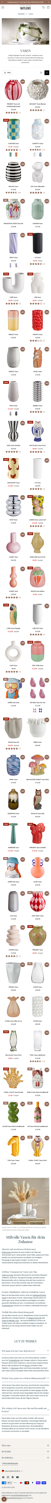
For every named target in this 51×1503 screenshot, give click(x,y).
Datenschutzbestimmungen (12, 1498)
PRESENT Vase (37, 950)
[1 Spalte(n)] (41, 72)
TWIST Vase (13, 257)
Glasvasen (15, 1368)
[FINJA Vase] (13, 391)
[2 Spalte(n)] (46, 72)
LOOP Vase (13, 665)
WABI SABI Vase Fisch (37, 557)
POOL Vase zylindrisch (37, 1055)
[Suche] (43, 7)
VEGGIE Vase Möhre (37, 591)
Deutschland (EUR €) (12, 1471)
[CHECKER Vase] (13, 128)
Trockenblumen (7, 1306)
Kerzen (27, 1365)
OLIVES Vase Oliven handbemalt (13, 1126)
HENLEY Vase (13, 371)
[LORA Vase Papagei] (13, 613)
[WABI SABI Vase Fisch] (37, 542)
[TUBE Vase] (13, 282)
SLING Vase (38, 882)
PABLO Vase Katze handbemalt (37, 1092)
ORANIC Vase (13, 987)
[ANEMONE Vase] (13, 832)
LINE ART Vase (37, 628)
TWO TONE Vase (37, 665)
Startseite (21, 14)
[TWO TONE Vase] (37, 650)
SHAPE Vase (37, 987)
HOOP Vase (13, 520)
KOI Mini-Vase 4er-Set (37, 702)
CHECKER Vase (13, 143)
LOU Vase (13, 916)
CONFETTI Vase (37, 143)
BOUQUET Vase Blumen (38, 104)
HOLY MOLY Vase (38, 916)
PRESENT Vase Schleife (38, 847)
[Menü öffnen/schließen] (2, 7)
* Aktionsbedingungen (10, 1463)
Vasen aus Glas (7, 1275)
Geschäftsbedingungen (19, 1495)
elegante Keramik (35, 1318)
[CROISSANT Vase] (13, 468)
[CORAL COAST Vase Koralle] (13, 1077)
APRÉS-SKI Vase (13, 702)
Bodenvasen (6, 1252)
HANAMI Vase (38, 223)
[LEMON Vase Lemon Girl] (37, 505)
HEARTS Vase (37, 334)
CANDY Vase (13, 557)
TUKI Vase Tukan (13, 1160)
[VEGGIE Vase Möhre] (37, 576)
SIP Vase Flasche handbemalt (38, 1126)
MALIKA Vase (13, 186)
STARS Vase (37, 1021)
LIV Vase (38, 257)
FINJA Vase (13, 406)
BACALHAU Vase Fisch (38, 445)
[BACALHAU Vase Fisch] (37, 430)
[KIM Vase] (37, 282)
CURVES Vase (13, 950)
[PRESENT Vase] (37, 935)
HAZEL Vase (37, 371)
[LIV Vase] (37, 242)
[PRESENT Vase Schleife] (37, 832)
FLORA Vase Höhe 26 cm (13, 1021)
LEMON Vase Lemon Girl (37, 520)
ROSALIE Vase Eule (37, 813)
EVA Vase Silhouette (37, 186)
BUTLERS (11, 1487)
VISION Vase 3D (13, 742)
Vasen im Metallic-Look (10, 1321)
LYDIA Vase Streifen (13, 445)
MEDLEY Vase (13, 334)
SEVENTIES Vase (13, 813)
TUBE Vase (13, 297)
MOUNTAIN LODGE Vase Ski (13, 223)
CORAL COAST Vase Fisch (37, 1160)
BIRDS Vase (38, 742)
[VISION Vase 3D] (13, 727)
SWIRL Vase (13, 779)
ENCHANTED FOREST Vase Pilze (37, 779)
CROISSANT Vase (13, 483)
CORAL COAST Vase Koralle (13, 1092)
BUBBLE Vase (37, 406)
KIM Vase (37, 297)
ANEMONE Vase (13, 847)
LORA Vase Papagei (13, 628)
